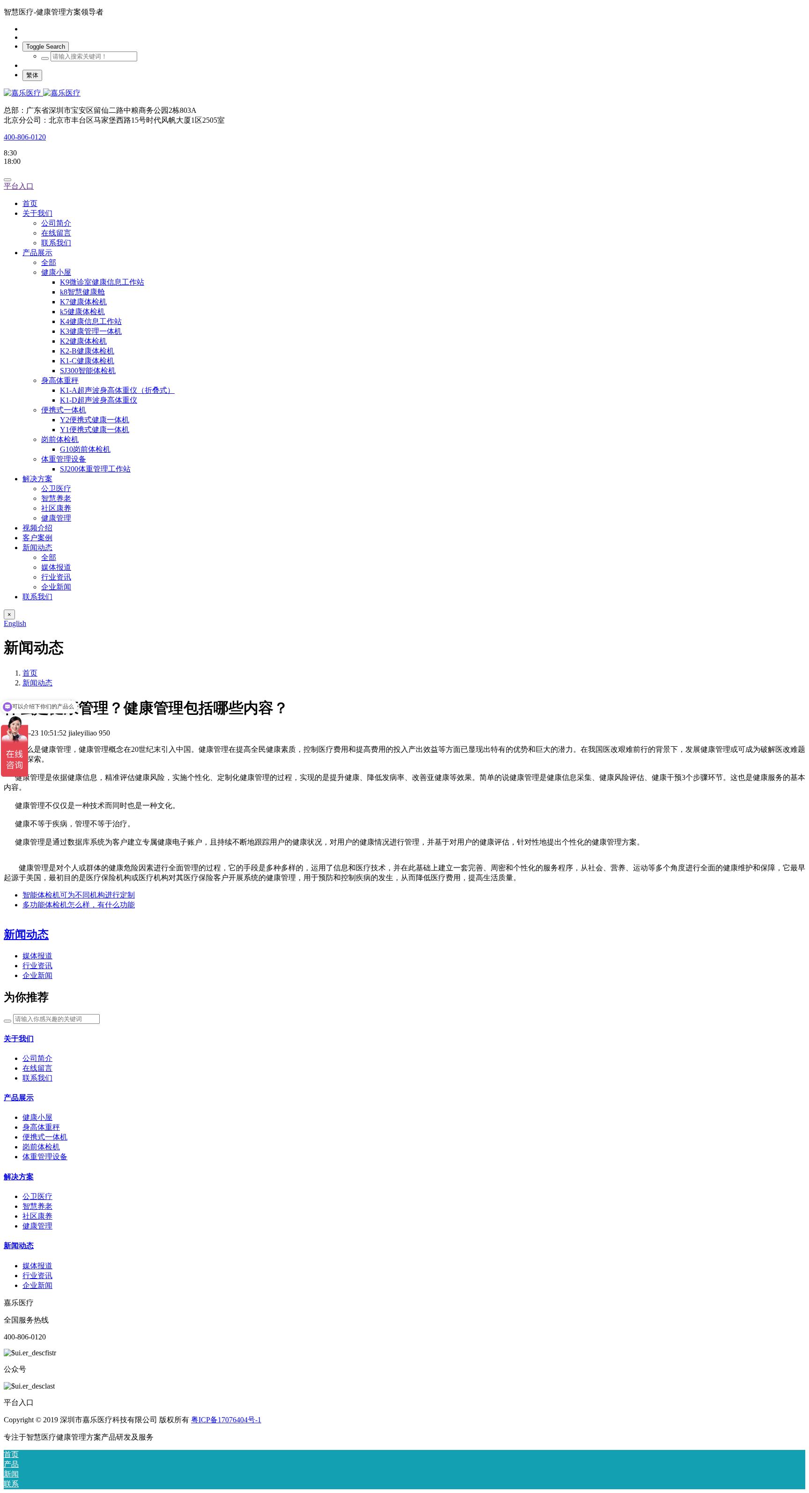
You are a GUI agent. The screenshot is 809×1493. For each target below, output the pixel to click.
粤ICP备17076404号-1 (226, 1420)
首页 (29, 203)
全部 (48, 262)
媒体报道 (37, 956)
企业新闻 (37, 975)
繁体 (32, 75)
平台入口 (19, 186)
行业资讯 (37, 966)
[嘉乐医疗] (404, 93)
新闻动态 (26, 934)
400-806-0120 (25, 137)
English (15, 623)
